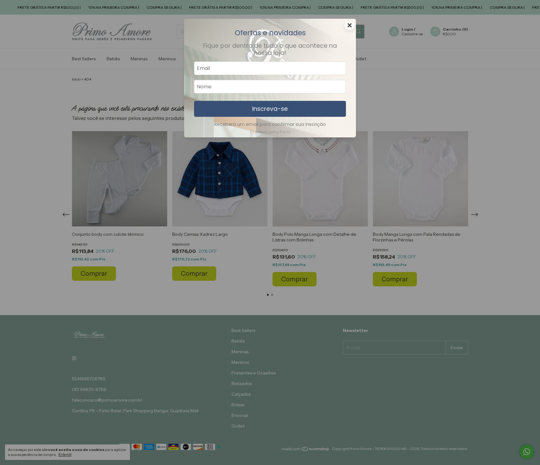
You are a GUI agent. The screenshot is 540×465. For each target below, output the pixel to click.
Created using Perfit (270, 132)
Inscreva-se (270, 109)
